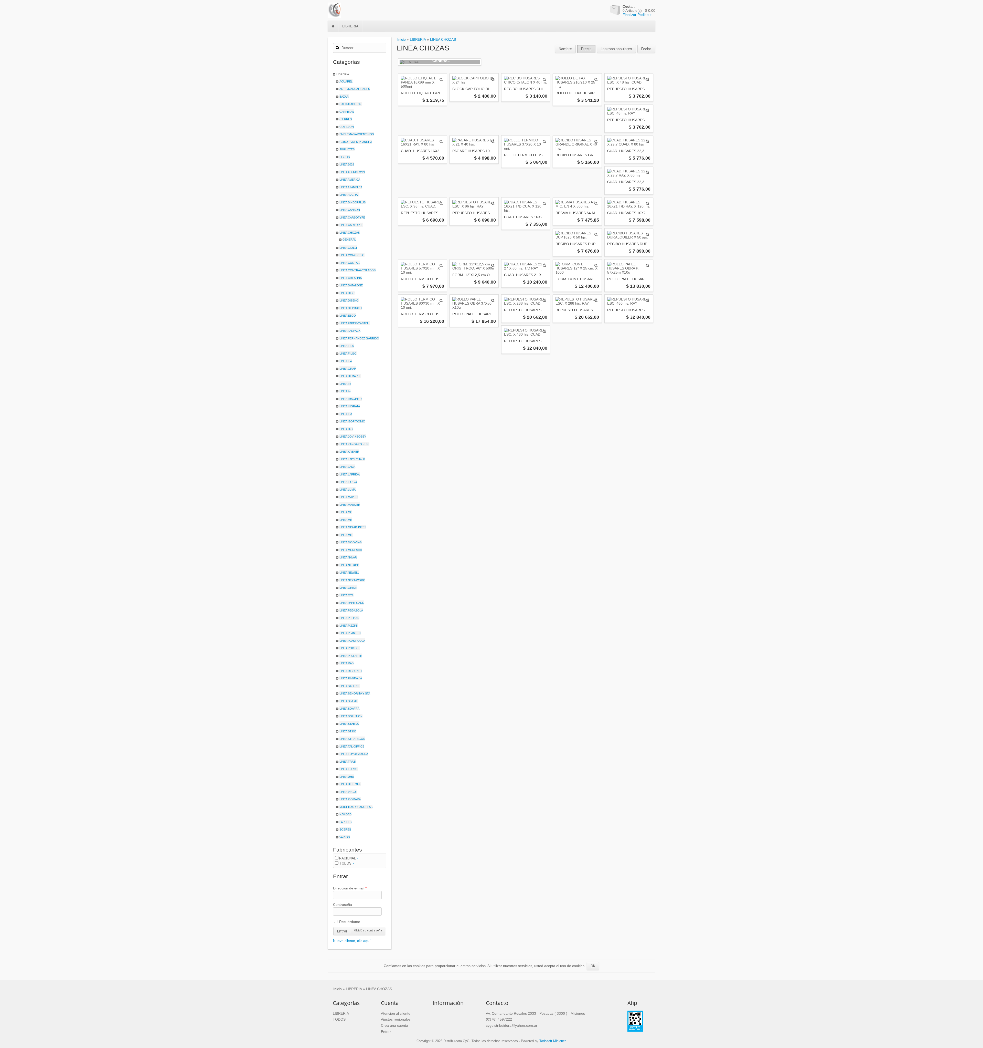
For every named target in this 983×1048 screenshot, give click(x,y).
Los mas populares (616, 49)
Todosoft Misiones (553, 1041)
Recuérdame (349, 922)
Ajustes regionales (396, 1019)
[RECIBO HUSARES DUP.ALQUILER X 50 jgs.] (647, 234)
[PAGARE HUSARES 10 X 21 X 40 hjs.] (493, 141)
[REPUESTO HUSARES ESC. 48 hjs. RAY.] (647, 110)
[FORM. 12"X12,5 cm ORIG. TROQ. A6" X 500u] (493, 265)
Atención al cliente (395, 1013)
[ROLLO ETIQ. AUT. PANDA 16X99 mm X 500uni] (441, 79)
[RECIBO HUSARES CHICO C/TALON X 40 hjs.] (544, 79)
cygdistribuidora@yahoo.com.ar (511, 1025)
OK (593, 966)
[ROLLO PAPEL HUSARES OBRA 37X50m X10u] (493, 300)
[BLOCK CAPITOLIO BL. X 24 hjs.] (493, 79)
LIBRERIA (350, 26)
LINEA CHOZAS (443, 39)
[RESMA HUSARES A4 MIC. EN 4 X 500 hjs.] (596, 203)
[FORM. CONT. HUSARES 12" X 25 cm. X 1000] (596, 265)
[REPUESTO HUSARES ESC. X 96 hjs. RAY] (493, 203)
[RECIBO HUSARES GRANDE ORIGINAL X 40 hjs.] (596, 141)
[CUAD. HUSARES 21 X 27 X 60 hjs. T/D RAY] (544, 265)
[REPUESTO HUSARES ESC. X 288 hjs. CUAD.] (544, 300)
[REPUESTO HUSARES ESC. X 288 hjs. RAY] (596, 300)
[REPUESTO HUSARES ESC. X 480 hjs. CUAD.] (544, 331)
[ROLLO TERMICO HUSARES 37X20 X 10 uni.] (544, 141)
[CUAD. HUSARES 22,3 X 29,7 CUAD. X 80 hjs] (647, 141)
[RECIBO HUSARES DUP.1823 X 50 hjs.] (596, 234)
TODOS (345, 863)
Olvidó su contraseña (368, 930)
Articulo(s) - (639, 8)
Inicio (401, 39)
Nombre (565, 49)
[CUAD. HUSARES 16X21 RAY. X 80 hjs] (441, 141)
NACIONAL (347, 858)
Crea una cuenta (394, 1025)
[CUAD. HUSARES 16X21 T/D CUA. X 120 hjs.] (544, 203)
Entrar (342, 931)
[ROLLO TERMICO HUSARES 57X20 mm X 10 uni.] (441, 265)
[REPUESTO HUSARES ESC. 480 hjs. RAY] (647, 300)
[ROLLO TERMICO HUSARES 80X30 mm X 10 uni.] (441, 300)
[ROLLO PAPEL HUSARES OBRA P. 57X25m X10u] (647, 265)
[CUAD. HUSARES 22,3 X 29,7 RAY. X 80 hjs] (647, 172)
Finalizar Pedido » (637, 15)
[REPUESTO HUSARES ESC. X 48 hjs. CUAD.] (647, 79)
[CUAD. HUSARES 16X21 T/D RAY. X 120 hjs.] (647, 203)
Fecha (646, 49)
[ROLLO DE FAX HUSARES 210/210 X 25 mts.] (596, 79)
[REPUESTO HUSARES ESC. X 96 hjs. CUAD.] (441, 203)
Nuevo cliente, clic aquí (351, 941)
